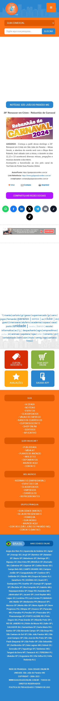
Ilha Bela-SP (16, 587)
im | (57, 319)
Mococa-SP (11, 605)
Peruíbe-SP (30, 613)
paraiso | (25, 319)
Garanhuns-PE (18, 580)
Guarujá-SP (39, 584)
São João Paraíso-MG (38, 634)
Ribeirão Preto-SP (43, 620)
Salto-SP (48, 623)
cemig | (39, 337)
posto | (9, 326)
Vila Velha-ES (40, 656)
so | (43, 319)
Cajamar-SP (29, 566)
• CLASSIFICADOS (29, 414)
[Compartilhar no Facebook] (13, 209)
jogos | (3, 319)
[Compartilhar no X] (29, 209)
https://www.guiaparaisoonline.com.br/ (36, 175)
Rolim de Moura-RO (33, 623)
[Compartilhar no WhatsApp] (5, 209)
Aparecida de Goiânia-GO (35, 551)
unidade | (21, 326)
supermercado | (40, 315)
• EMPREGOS (29, 490)
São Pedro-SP (31, 642)
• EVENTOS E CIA (29, 483)
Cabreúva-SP (16, 566)
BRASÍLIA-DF (37, 562)
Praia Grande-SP (26, 620)
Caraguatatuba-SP (28, 573)
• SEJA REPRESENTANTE (29, 514)
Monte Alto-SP (24, 605)
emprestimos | (50, 330)
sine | (40, 334)
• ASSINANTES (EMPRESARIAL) (29, 480)
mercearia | (16, 322)
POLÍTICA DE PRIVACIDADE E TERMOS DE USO (29, 687)
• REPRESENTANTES (29, 496)
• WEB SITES (29, 456)
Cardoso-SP (43, 573)
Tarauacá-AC (32, 652)
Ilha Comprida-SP (31, 587)
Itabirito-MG (45, 587)
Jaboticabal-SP (15, 594)
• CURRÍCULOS (29, 493)
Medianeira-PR (30, 602)
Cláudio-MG (26, 576)
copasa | (47, 322)
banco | (41, 326)
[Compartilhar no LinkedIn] (21, 209)
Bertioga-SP (43, 558)
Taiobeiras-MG (42, 649)
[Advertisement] (29, 67)
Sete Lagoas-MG (33, 645)
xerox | (37, 319)
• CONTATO (29, 466)
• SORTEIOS (29, 429)
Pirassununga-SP (17, 616)
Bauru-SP (18, 558)
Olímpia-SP (25, 609)
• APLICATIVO (29, 432)
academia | (37, 322)
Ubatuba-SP (12, 656)
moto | (32, 337)
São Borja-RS (46, 631)
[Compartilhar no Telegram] (37, 209)
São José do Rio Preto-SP (35, 638)
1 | (3, 315)
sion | (26, 337)
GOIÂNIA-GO (31, 580)
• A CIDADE (29, 404)
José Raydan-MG (42, 594)
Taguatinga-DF (28, 649)
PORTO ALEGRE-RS (35, 616)
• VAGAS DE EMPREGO (29, 417)
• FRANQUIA (29, 517)
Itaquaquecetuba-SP (18, 591)
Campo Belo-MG (15, 569)
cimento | (49, 334)
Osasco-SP (37, 609)
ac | (16, 330)
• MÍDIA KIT (29, 450)
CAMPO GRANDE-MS (33, 569)
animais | (16, 334)
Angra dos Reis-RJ (14, 551)
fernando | (12, 319)
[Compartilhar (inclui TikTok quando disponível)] (29, 217)
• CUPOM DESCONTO (29, 423)
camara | (52, 337)
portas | (5, 334)
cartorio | (16, 315)
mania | (8, 315)
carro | (54, 315)
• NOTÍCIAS (29, 407)
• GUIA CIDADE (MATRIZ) (29, 511)
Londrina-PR (22, 598)
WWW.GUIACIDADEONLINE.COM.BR (24, 680)
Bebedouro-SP (30, 558)
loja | (45, 337)
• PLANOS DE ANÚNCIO (29, 453)
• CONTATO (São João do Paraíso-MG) (29, 526)
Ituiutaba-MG (43, 591)
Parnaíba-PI (18, 613)
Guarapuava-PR (14, 584)
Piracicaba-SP (43, 613)
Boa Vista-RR (24, 562)
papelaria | (26, 334)
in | (9, 334)
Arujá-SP (26, 555)
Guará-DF (42, 580)
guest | (5, 322)
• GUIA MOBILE (29, 520)
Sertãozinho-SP (18, 645)
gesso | (28, 315)
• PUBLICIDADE (29, 447)
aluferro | (26, 322)
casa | (54, 322)
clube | (50, 319)
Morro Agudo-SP (39, 605)
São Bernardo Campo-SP (28, 631)
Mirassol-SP (43, 602)
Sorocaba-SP (15, 649)
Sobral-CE (46, 645)
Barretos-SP (37, 555)
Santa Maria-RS (44, 627)
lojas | (34, 334)
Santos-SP (11, 631)
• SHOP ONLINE (29, 426)
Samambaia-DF (29, 627)
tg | (20, 330)
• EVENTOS (29, 410)
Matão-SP (18, 602)
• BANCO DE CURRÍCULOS (29, 420)
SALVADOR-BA (14, 627)
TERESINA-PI (45, 652)
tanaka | (33, 326)
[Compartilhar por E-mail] (45, 209)
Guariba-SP (27, 584)
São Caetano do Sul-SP (16, 634)
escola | (49, 326)
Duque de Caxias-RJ (41, 576)
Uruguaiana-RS (26, 656)
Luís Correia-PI (35, 598)
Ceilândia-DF (13, 576)
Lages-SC (11, 598)
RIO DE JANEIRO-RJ (15, 623)
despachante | (30, 330)
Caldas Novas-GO (43, 566)
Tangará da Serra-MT (16, 652)
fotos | (29, 341)
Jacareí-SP (28, 594)
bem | (20, 337)
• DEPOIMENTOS (29, 460)
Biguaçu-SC (11, 562)
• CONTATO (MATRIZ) (29, 529)
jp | (49, 315)
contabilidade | (10, 337)
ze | (56, 334)
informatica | (8, 330)
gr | (23, 315)
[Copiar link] (53, 209)
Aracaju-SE (16, 555)
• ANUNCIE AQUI (29, 463)
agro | (40, 330)
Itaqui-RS (32, 591)
